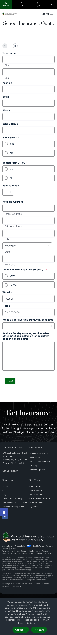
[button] (4, 512)
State (7, 251)
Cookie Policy (38, 546)
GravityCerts (16, 586)
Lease (13, 284)
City (7, 239)
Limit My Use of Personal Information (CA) (35, 553)
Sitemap (14, 548)
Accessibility (7, 546)
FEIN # (6, 306)
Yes (12, 143)
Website (7, 292)
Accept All (21, 629)
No (11, 152)
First (7, 65)
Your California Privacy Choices (14, 551)
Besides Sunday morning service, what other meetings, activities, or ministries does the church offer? (25, 336)
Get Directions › (10, 470)
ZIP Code (10, 264)
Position (7, 83)
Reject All (39, 629)
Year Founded (10, 185)
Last (7, 78)
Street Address (13, 214)
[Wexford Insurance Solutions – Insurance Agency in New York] (28, 532)
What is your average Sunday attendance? (27, 319)
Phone (6, 110)
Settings (31, 623)
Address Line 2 (13, 226)
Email (5, 96)
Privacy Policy (20, 546)
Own (12, 275)
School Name (10, 124)
